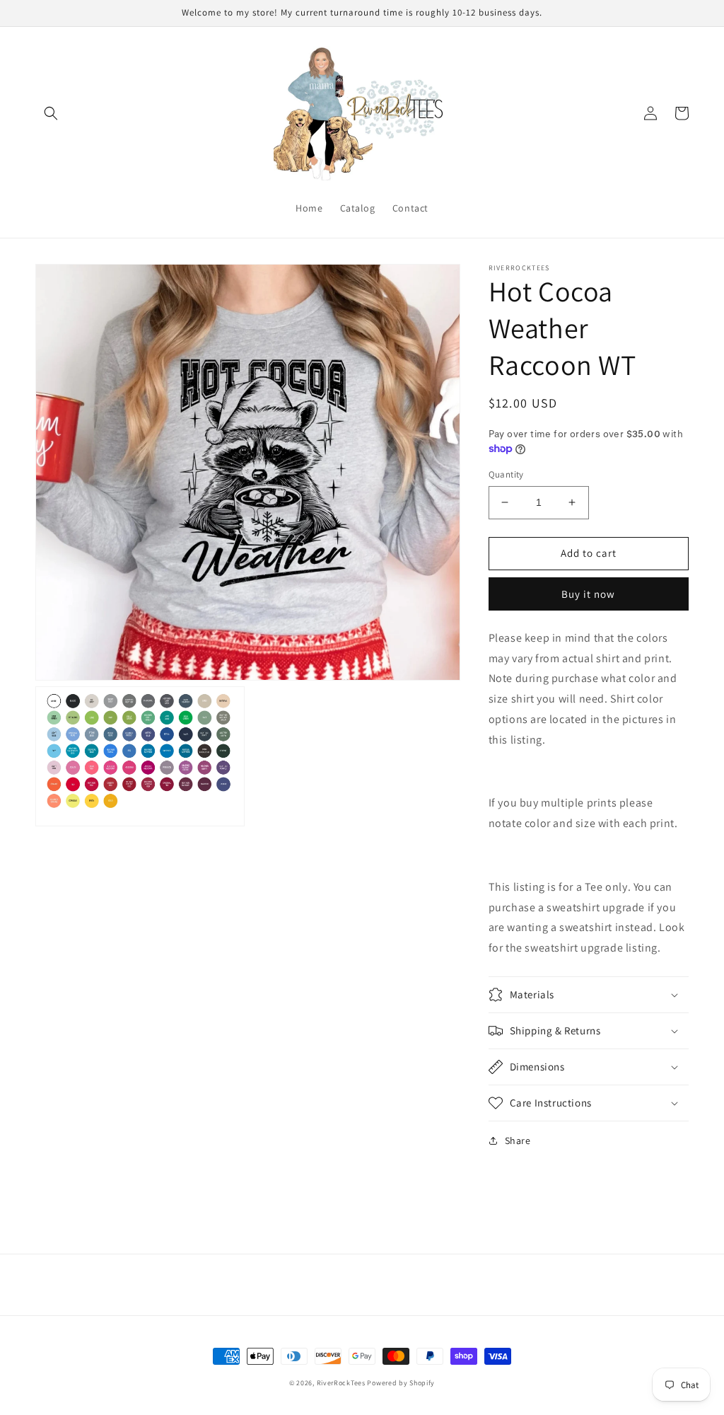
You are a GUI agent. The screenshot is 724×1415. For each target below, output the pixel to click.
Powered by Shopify (401, 1382)
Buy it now (588, 594)
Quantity (506, 474)
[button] (50, 113)
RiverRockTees (341, 1382)
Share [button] (518, 1140)
